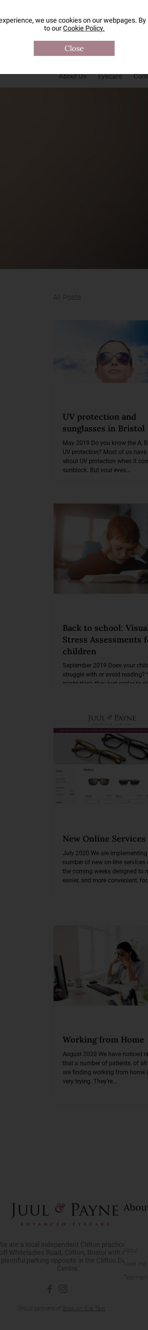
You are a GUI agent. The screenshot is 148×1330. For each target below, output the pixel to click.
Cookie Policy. (84, 28)
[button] (74, 48)
